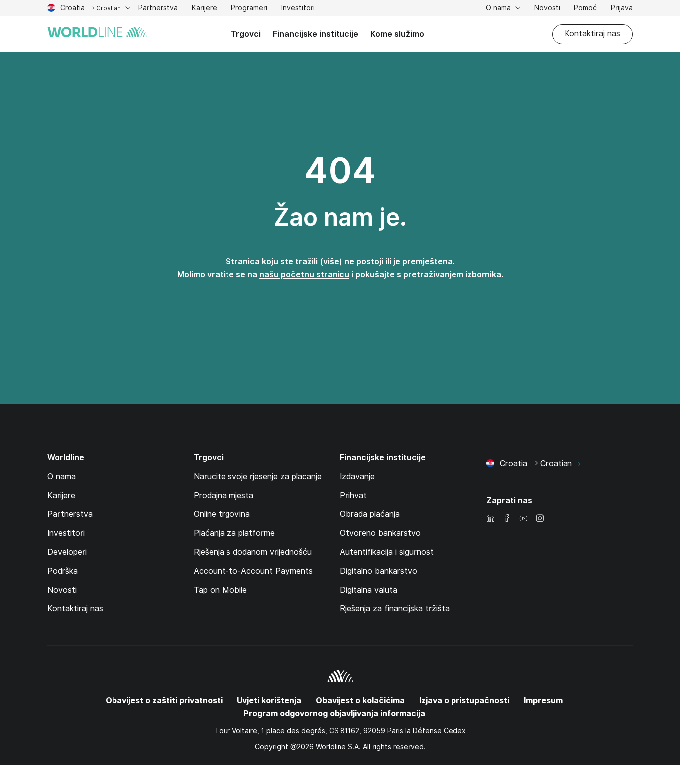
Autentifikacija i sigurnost (387, 552)
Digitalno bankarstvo (378, 571)
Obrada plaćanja (370, 514)
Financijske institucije (315, 34)
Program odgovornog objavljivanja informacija (334, 713)
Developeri (67, 552)
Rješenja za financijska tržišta (395, 608)
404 (340, 170)
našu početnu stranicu (304, 274)
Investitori (298, 9)
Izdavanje (357, 476)
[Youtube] (523, 519)
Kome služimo (397, 34)
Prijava (622, 8)
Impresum (543, 700)
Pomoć (585, 9)
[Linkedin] (490, 519)
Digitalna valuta (368, 590)
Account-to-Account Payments (253, 571)
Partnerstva (158, 9)
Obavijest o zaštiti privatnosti (164, 700)
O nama (499, 8)
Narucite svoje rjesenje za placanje (258, 476)
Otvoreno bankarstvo (380, 533)
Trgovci (246, 34)
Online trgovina (222, 514)
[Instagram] (540, 519)
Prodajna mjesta (223, 495)
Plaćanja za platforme (234, 533)
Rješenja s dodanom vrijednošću (253, 552)
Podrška (62, 571)
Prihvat (353, 495)
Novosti (547, 8)
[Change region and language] (577, 464)
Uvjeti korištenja (269, 700)
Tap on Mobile (220, 590)
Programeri (249, 9)
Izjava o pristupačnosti (464, 700)
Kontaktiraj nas (592, 33)
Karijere (204, 9)
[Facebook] (507, 519)
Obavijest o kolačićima (360, 700)
